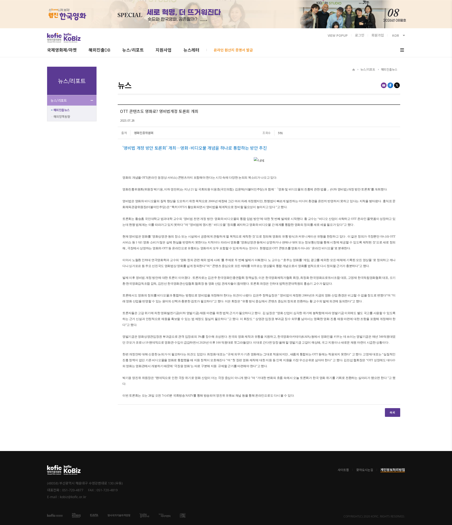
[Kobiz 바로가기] (72, 470)
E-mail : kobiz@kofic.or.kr (66, 497)
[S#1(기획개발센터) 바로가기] (183, 515)
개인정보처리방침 (392, 470)
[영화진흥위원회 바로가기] (54, 470)
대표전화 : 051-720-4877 (65, 490)
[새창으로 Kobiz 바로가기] (72, 37)
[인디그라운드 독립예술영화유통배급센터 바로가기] (144, 515)
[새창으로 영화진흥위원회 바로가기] (54, 37)
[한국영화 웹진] (226, 14)
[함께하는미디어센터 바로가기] (164, 515)
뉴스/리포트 (59, 100)
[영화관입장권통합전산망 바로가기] (76, 515)
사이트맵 (343, 470)
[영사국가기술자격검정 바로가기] (119, 515)
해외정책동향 (61, 116)
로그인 (359, 35)
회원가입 (377, 35)
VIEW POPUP (338, 35)
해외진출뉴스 (61, 110)
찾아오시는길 (364, 470)
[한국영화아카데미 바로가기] (94, 515)
